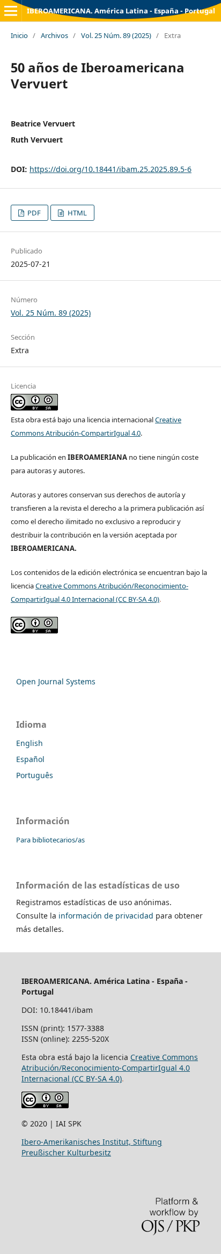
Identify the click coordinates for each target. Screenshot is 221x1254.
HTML (76, 213)
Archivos (54, 35)
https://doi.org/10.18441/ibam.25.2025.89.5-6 (110, 169)
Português (34, 775)
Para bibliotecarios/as (50, 840)
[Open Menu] (10, 10)
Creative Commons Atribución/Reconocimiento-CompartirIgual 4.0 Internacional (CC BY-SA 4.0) (109, 1068)
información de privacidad (105, 915)
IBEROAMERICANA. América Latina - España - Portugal (121, 11)
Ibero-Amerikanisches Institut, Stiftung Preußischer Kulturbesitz (91, 1147)
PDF (33, 213)
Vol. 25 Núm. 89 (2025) (116, 35)
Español (30, 759)
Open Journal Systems (55, 681)
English (29, 743)
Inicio (19, 35)
